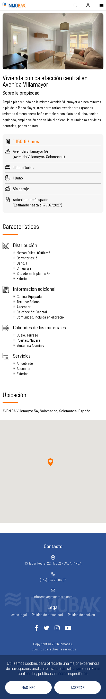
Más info (29, 687)
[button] (53, 41)
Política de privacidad (47, 614)
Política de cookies (81, 614)
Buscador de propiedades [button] (75, 5)
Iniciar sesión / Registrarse (88, 5)
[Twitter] (46, 628)
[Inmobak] (14, 5)
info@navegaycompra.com (53, 596)
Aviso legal (19, 614)
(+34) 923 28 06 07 (53, 580)
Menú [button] (98, 5)
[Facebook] (36, 628)
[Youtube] (68, 628)
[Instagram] (57, 628)
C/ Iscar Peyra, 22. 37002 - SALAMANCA (53, 563)
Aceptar (78, 687)
